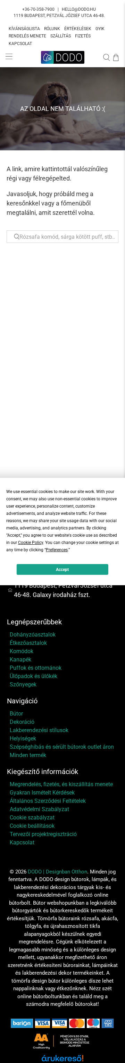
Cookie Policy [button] (30, 542)
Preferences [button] (57, 549)
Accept (62, 569)
